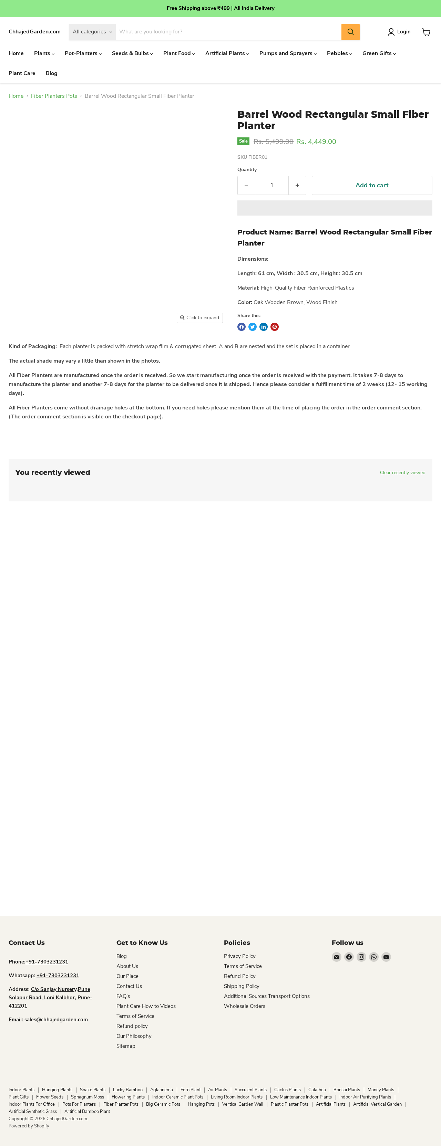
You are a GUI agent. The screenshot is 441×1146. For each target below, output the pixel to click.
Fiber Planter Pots (121, 1104)
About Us (127, 966)
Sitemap (125, 1046)
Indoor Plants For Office (32, 1104)
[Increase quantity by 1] (297, 185)
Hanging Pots (201, 1104)
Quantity (247, 170)
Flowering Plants (128, 1097)
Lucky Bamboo (128, 1090)
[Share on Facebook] (241, 327)
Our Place (127, 976)
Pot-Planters (82, 53)
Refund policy (132, 1026)
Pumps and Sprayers (286, 53)
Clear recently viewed (402, 473)
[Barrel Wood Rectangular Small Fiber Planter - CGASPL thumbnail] (27, 346)
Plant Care (22, 73)
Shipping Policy (241, 986)
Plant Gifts (19, 1097)
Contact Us (129, 986)
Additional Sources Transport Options (267, 996)
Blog (52, 73)
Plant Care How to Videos (146, 1006)
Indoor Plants (21, 1090)
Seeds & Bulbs (131, 53)
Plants (43, 53)
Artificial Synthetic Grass (33, 1111)
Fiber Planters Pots (54, 96)
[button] (334, 208)
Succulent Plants (251, 1090)
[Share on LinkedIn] (263, 327)
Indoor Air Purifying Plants (365, 1097)
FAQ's (123, 996)
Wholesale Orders (244, 1006)
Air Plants (217, 1090)
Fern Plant (191, 1090)
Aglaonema (161, 1090)
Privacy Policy (240, 956)
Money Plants (381, 1090)
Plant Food (177, 53)
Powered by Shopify (29, 1126)
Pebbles (338, 53)
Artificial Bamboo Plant (87, 1111)
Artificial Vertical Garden (377, 1104)
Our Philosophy (134, 1036)
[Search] (350, 32)
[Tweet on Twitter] (252, 327)
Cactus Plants (287, 1090)
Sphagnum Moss (87, 1097)
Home (16, 53)
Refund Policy (240, 976)
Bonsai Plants (347, 1090)
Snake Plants (92, 1090)
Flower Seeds (49, 1097)
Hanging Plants (57, 1090)
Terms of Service (135, 1016)
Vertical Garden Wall (242, 1104)
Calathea (317, 1090)
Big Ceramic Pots (163, 1104)
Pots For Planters (79, 1104)
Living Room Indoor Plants (237, 1097)
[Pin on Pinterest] (274, 327)
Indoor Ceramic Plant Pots (177, 1097)
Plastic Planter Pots (289, 1104)
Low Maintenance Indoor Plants (301, 1097)
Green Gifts (377, 53)
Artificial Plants (225, 53)
